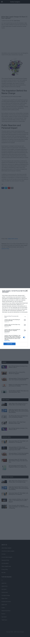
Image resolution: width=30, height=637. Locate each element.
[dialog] (15, 318)
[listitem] (15, 317)
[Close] (27, 291)
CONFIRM (9, 343)
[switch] (24, 320)
